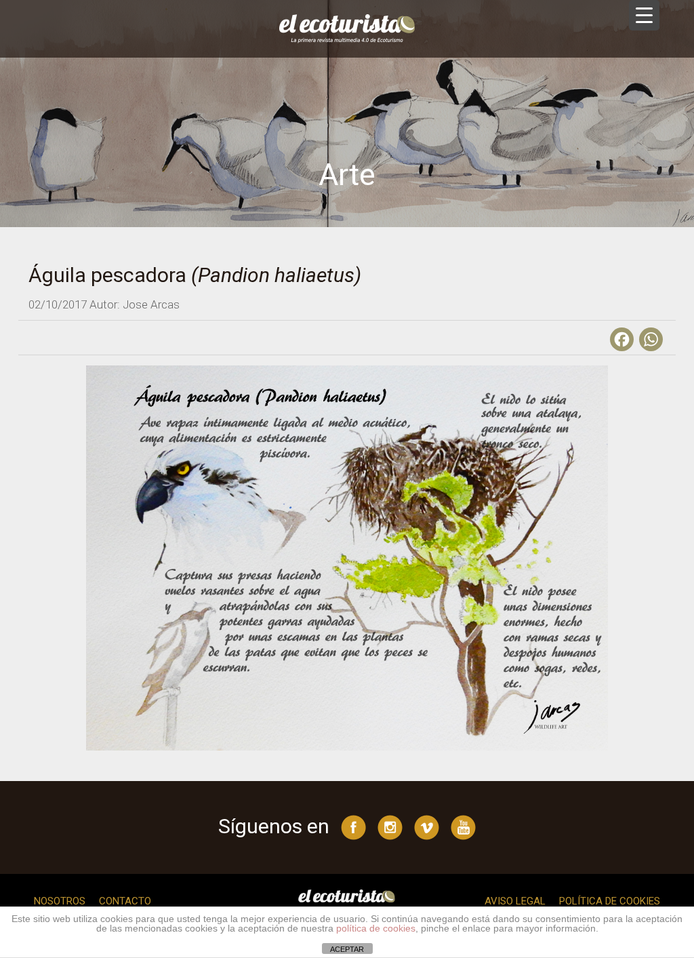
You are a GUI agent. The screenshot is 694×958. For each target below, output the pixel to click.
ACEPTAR (347, 949)
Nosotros (59, 901)
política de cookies (375, 928)
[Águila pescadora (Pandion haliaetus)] (347, 557)
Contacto (125, 901)
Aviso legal (515, 901)
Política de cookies (609, 901)
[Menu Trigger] (644, 15)
